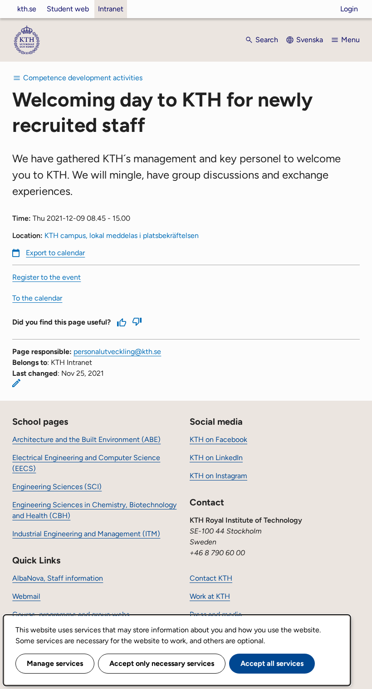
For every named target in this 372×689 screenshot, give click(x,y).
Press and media (216, 614)
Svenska (309, 39)
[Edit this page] (16, 383)
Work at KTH (210, 596)
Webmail (26, 596)
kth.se (26, 9)
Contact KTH (211, 578)
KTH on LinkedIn (216, 457)
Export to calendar (55, 252)
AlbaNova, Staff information (57, 578)
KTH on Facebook (218, 439)
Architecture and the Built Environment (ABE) (86, 439)
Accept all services (271, 663)
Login (349, 9)
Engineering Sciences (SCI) (57, 486)
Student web (68, 9)
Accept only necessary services (161, 663)
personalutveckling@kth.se (117, 351)
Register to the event (46, 277)
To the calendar (37, 298)
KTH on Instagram (218, 475)
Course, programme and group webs (70, 614)
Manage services (55, 663)
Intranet (110, 9)
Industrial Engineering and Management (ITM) (86, 533)
